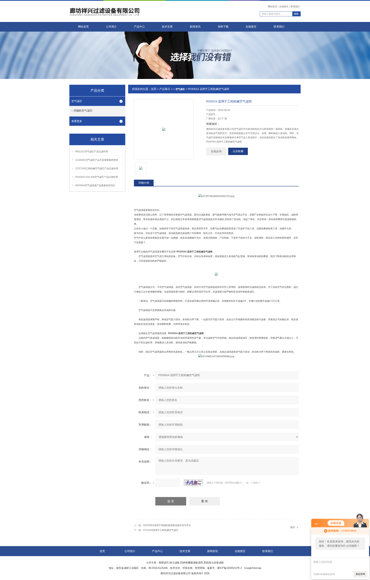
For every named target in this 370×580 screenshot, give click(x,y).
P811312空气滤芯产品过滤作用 (91, 151)
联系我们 (295, 6)
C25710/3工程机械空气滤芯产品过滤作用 (96, 168)
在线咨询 (216, 151)
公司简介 (111, 26)
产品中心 (139, 26)
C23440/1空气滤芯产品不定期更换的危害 (96, 160)
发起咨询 (360, 574)
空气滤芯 (76, 101)
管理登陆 (200, 568)
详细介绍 (143, 182)
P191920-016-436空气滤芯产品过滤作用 (96, 177)
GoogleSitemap (252, 568)
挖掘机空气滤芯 (83, 110)
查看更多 (76, 121)
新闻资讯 (195, 26)
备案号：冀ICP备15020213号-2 (224, 568)
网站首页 (272, 6)
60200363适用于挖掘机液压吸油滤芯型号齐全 (167, 525)
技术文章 (167, 26)
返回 (292, 527)
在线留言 (283, 6)
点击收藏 (238, 151)
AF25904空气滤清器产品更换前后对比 (95, 185)
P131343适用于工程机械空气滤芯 (160, 530)
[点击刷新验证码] (193, 482)
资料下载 (223, 26)
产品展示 (164, 89)
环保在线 (187, 568)
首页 (153, 89)
